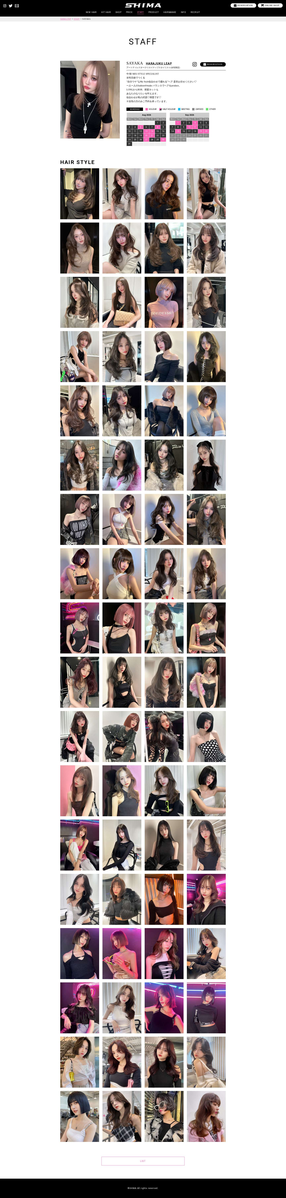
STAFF (140, 12)
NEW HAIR (91, 12)
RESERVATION (243, 5)
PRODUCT (153, 12)
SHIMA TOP (65, 19)
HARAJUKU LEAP (159, 63)
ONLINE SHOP (270, 5)
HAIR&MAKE (170, 12)
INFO (183, 12)
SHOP (118, 12)
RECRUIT (195, 12)
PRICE (129, 12)
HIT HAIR (106, 12)
